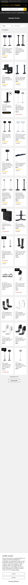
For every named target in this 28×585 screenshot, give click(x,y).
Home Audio (8, 12)
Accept (13, 573)
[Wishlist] (23, 5)
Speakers (14, 12)
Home (2, 12)
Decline (13, 577)
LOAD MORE (14, 380)
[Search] (25, 9)
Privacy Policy (15, 570)
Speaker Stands (20, 12)
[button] (2, 5)
